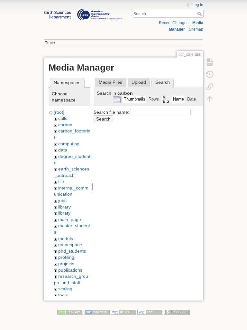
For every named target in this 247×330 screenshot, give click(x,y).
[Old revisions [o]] (209, 74)
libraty (64, 213)
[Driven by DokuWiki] (177, 312)
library (64, 206)
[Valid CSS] (150, 312)
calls (62, 118)
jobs (62, 200)
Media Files (110, 82)
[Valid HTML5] (123, 312)
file (61, 181)
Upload (139, 82)
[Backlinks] (209, 86)
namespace (70, 244)
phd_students (72, 251)
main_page (69, 219)
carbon (65, 124)
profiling (66, 257)
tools (63, 295)
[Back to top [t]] (209, 98)
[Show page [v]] (209, 62)
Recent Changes (173, 23)
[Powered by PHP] (97, 312)
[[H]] (83, 10)
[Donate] (70, 312)
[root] (59, 112)
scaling (65, 288)
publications (70, 270)
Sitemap (196, 29)
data (62, 149)
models (65, 238)
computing (68, 143)
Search (200, 14)
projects (66, 263)
